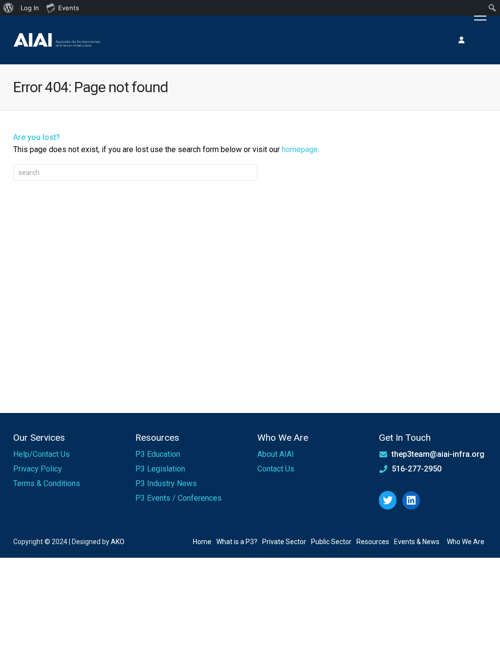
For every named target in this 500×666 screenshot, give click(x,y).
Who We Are (465, 541)
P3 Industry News (166, 483)
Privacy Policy (37, 468)
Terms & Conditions (46, 483)
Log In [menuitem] (30, 8)
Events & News (416, 541)
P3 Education (157, 454)
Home (202, 541)
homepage (300, 149)
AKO (118, 542)
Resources (372, 541)
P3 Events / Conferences (178, 498)
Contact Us (275, 468)
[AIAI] (57, 39)
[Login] (461, 40)
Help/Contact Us (41, 454)
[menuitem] (8, 8)
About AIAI (275, 454)
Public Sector (331, 541)
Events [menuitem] (68, 8)
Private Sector (284, 541)
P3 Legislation (160, 468)
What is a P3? (236, 541)
